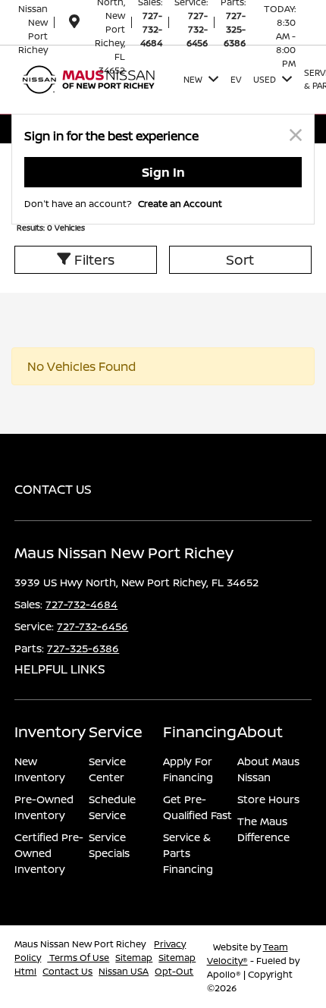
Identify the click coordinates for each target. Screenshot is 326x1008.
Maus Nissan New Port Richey (81, 943)
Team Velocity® (247, 953)
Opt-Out (174, 971)
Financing (200, 731)
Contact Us (67, 971)
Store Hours (268, 799)
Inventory (50, 731)
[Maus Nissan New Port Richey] (95, 78)
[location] (74, 23)
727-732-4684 (151, 29)
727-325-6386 (235, 29)
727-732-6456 (197, 29)
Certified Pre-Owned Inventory (48, 853)
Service (116, 731)
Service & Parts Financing (188, 853)
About (260, 731)
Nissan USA (124, 971)
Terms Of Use (78, 957)
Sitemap (133, 957)
